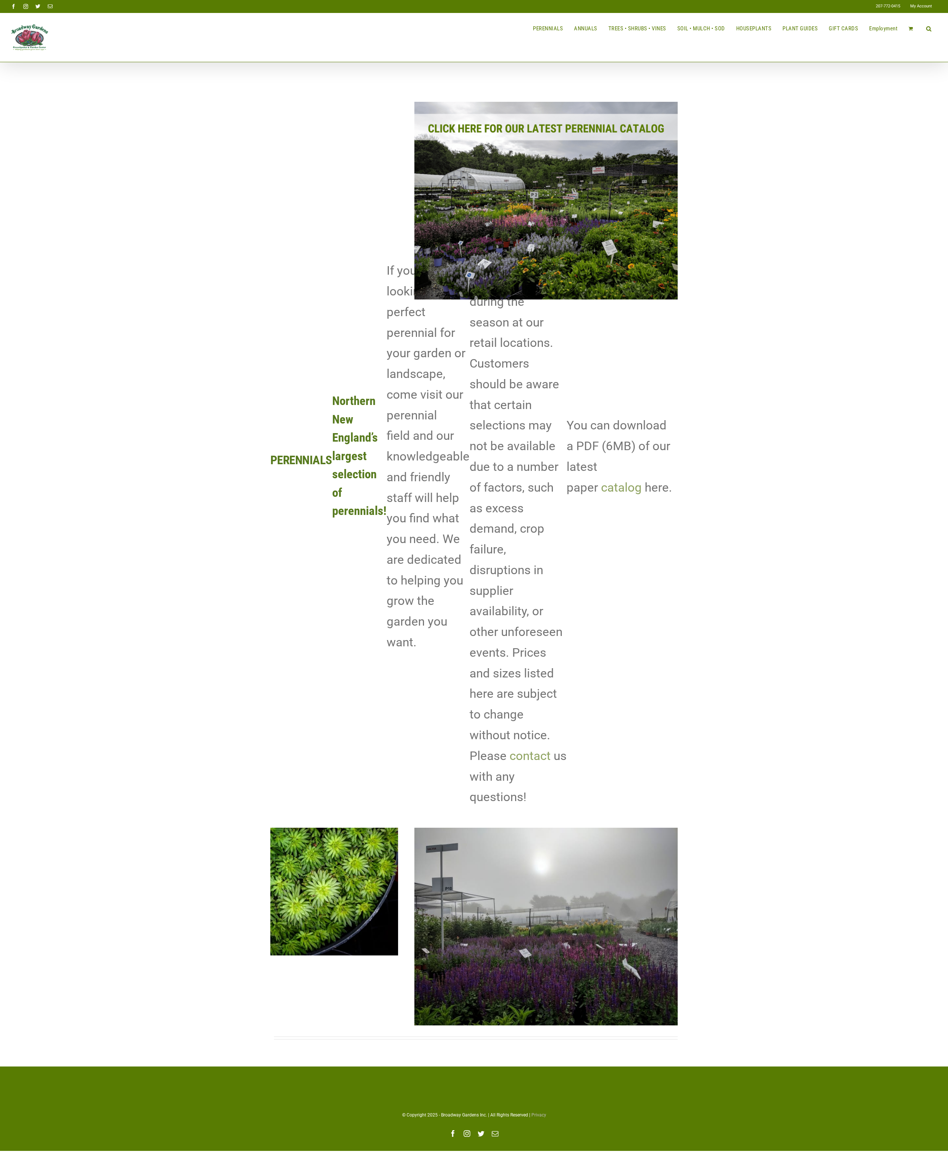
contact (530, 756)
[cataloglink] (546, 104)
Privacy (538, 1115)
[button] (929, 28)
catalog (621, 487)
